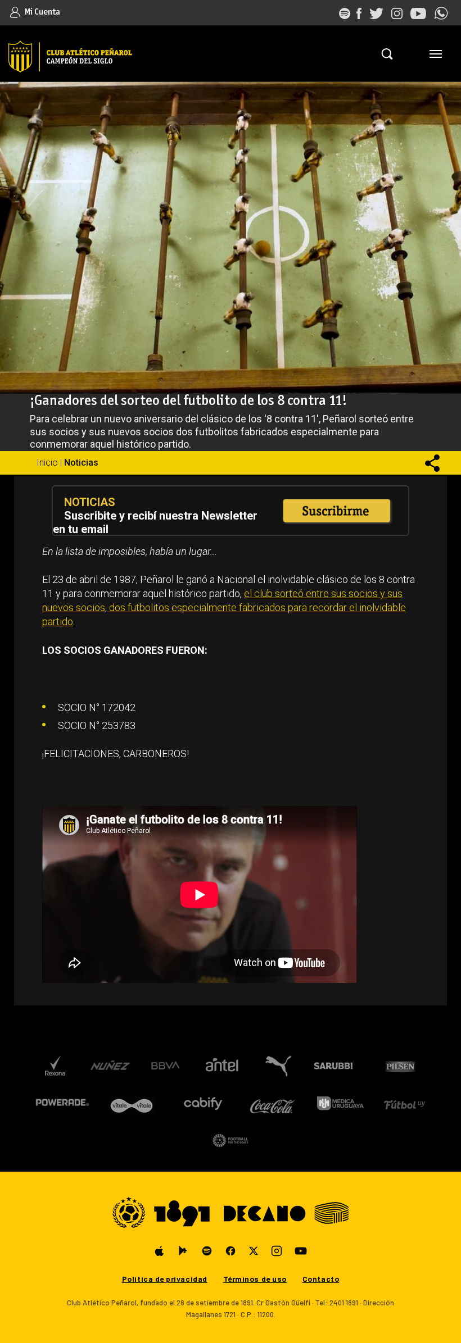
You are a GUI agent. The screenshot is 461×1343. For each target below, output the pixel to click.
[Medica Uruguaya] (340, 1103)
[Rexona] (54, 1066)
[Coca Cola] (272, 1103)
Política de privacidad (164, 1278)
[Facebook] (230, 1250)
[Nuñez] (110, 1066)
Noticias (81, 462)
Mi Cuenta (41, 12)
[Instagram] (276, 1250)
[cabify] (202, 1103)
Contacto (320, 1278)
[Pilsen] (400, 1066)
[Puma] (277, 1066)
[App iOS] (159, 1250)
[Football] (230, 1140)
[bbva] (166, 1066)
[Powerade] (62, 1103)
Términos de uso (255, 1278)
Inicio (47, 462)
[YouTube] (301, 1251)
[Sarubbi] (335, 1066)
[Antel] (222, 1066)
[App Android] (183, 1250)
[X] (253, 1251)
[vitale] (132, 1103)
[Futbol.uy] (404, 1103)
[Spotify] (207, 1250)
